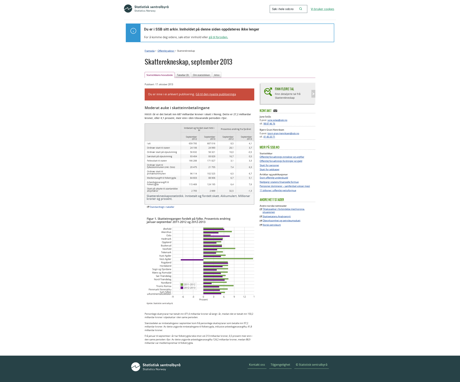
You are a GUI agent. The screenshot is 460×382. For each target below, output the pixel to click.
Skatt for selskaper (269, 169)
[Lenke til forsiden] (146, 8)
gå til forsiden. (218, 37)
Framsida (150, 50)
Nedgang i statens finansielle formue (279, 182)
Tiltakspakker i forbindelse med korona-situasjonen (284, 211)
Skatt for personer (269, 165)
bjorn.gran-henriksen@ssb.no (283, 133)
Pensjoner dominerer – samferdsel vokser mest (285, 186)
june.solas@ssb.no (277, 120)
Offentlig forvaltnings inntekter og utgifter (282, 156)
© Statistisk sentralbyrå (311, 365)
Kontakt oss (257, 365)
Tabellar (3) (183, 75)
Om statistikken (201, 75)
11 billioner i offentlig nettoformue (278, 190)
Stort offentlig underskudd (274, 177)
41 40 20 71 (269, 136)
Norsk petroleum (272, 224)
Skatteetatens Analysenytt (277, 216)
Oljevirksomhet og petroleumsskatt (281, 220)
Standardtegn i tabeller (162, 206)
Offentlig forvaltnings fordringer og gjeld (281, 161)
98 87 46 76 (269, 123)
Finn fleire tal (284, 89)
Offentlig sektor (166, 50)
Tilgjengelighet (280, 365)
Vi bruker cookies (322, 9)
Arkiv (217, 75)
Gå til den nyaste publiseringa (216, 94)
